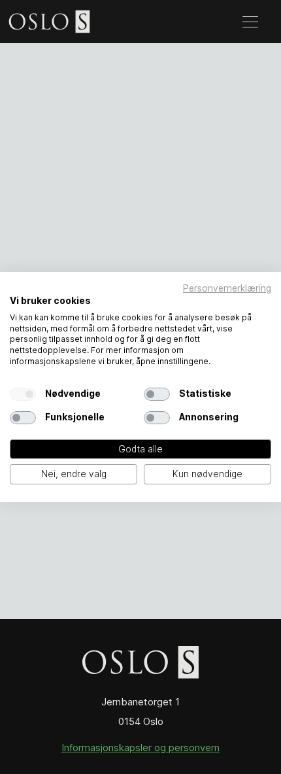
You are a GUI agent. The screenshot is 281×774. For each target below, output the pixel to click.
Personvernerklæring (227, 288)
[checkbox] (23, 394)
